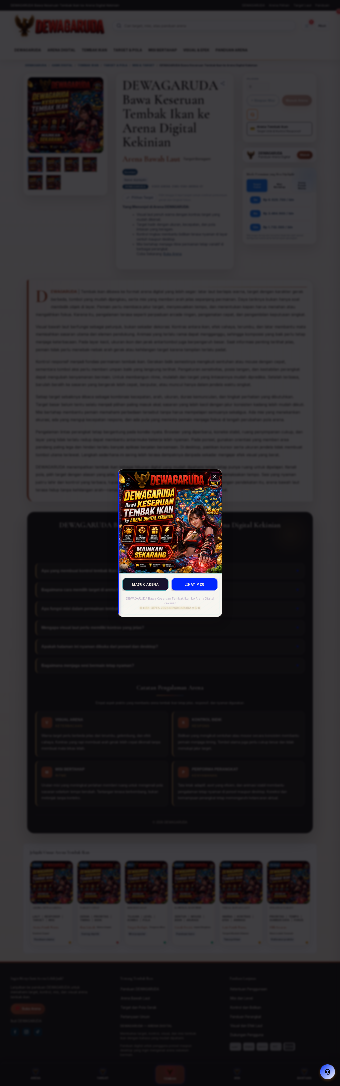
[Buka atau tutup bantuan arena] (327, 1071)
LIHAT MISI (194, 584)
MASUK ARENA (145, 584)
